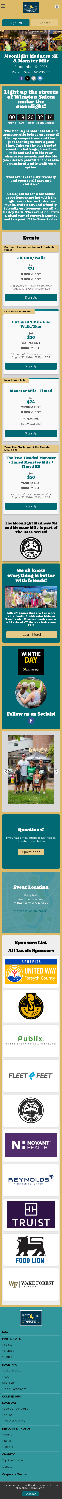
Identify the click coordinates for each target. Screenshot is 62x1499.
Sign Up (16, 23)
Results (7, 1434)
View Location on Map (29, 910)
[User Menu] (57, 7)
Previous (7, 771)
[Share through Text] (40, 78)
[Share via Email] (33, 78)
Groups (7, 1356)
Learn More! (32, 634)
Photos (7, 1440)
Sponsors (8, 1382)
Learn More (35, 1488)
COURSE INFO (11, 1396)
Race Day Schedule (15, 1408)
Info (5, 1332)
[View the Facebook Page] (31, 720)
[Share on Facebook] (21, 78)
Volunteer (8, 1350)
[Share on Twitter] (27, 78)
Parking (7, 1414)
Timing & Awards (13, 1420)
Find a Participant (14, 1388)
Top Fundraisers (12, 1460)
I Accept (30, 1493)
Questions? (31, 852)
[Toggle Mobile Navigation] (3, 6)
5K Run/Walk (31, 258)
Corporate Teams (14, 1474)
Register (7, 1344)
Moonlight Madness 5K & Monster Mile (31, 58)
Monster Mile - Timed (31, 391)
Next (57, 771)
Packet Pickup (11, 1370)
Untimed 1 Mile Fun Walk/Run (31, 324)
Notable (7, 1446)
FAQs (5, 1376)
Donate (44, 23)
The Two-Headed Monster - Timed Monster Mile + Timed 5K (31, 462)
